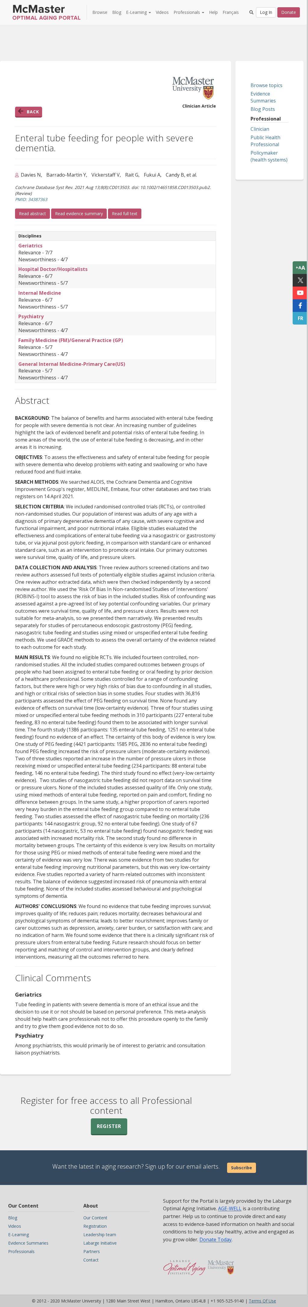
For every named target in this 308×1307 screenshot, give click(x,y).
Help (213, 12)
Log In (266, 12)
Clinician (260, 129)
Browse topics (266, 85)
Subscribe (241, 1167)
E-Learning (18, 1234)
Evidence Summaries (263, 97)
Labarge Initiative (100, 1243)
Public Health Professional (265, 141)
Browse (99, 12)
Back (33, 112)
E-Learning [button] (137, 12)
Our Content (95, 1218)
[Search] (251, 12)
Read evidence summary (79, 213)
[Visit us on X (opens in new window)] (300, 280)
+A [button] (300, 267)
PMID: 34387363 (31, 199)
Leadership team (99, 1234)
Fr (300, 318)
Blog (116, 12)
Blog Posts (263, 109)
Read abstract (34, 213)
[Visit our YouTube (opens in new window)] (300, 293)
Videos (162, 12)
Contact (91, 1260)
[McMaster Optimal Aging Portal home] (184, 1264)
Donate (288, 12)
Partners (91, 1251)
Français (231, 12)
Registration (95, 1226)
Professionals (21, 1251)
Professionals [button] (187, 12)
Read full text (126, 213)
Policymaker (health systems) (269, 156)
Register (109, 1126)
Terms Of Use (262, 1301)
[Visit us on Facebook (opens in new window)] (300, 305)
